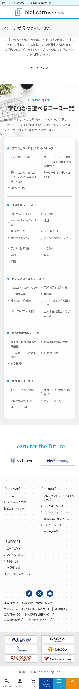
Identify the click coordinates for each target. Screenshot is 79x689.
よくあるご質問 (15, 555)
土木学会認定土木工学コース (57, 313)
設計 (46, 220)
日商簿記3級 (51, 353)
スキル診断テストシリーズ (57, 239)
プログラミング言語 (21, 214)
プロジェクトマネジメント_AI (57, 392)
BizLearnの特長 (16, 502)
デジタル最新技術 (20, 248)
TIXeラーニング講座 (22, 390)
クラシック (49, 248)
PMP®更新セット (20, 157)
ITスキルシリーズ (22, 205)
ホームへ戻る (39, 67)
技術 (46, 255)
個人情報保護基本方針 (37, 614)
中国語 (48, 294)
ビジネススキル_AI (54, 401)
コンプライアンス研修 (22, 311)
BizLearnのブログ (14, 508)
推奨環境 (12, 568)
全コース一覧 (51, 531)
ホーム (10, 496)
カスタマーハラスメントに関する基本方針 (27, 609)
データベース (51, 231)
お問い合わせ (14, 561)
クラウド (48, 214)
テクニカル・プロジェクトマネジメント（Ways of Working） (24, 176)
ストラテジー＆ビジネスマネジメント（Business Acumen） (57, 161)
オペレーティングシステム (24, 222)
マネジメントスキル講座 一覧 (58, 302)
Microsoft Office (21, 300)
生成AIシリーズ (21, 381)
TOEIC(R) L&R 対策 (55, 287)
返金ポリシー (62, 609)
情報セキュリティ (20, 237)
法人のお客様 (12, 620)
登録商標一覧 (12, 614)
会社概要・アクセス (38, 620)
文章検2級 (16, 363)
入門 (13, 255)
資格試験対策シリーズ (25, 333)
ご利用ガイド (14, 548)
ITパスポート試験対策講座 (23, 355)
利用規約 (9, 603)
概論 (13, 261)
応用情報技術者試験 (55, 342)
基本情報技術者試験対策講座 (24, 344)
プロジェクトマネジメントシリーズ (33, 148)
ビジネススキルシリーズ (26, 279)
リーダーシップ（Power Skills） (57, 174)
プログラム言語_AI (21, 401)
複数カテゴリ (18, 188)
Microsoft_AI (19, 407)
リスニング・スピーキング (24, 287)
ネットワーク (17, 231)
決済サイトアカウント (16, 574)
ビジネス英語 (18, 294)
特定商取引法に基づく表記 (37, 603)
